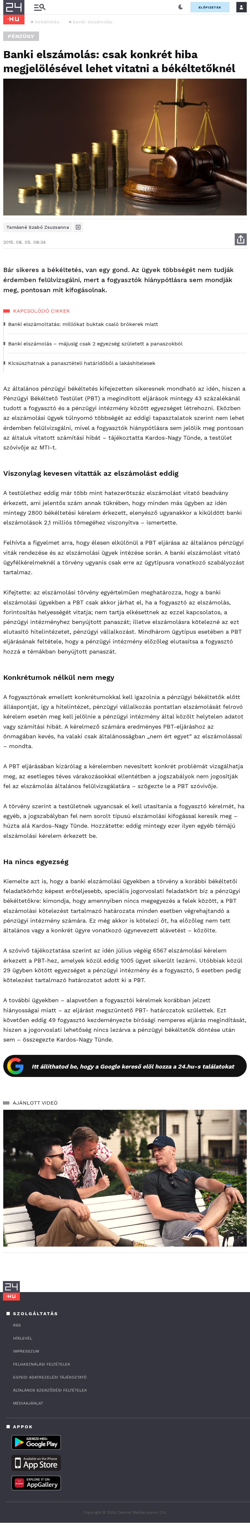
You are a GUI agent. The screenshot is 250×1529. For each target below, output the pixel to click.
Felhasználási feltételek (41, 1364)
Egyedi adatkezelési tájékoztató (50, 1377)
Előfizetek (210, 7)
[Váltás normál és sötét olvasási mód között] (181, 7)
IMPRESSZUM (26, 1351)
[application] (125, 1178)
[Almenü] (40, 7)
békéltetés (47, 21)
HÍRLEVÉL (22, 1338)
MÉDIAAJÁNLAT (28, 1403)
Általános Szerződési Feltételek (50, 1390)
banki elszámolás (93, 21)
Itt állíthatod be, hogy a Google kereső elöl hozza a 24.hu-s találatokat (133, 1066)
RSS (17, 1325)
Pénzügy (21, 36)
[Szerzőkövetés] (78, 227)
